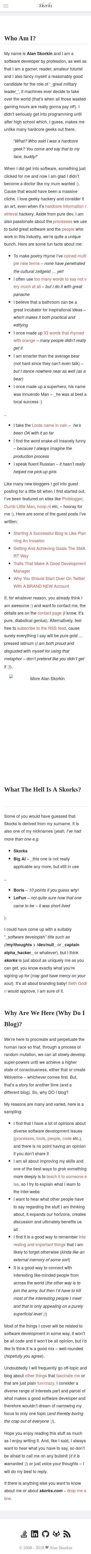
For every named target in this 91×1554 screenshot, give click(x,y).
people (68, 229)
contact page (50, 613)
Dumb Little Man (19, 506)
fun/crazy (45, 1383)
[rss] (67, 1534)
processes (62, 221)
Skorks (45, 5)
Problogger (72, 498)
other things (36, 1375)
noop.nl (44, 506)
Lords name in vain (49, 425)
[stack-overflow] (24, 1534)
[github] (45, 1534)
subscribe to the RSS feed (41, 628)
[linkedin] (34, 1534)
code (67, 1138)
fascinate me (68, 1375)
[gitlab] (56, 1534)
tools (40, 1138)
